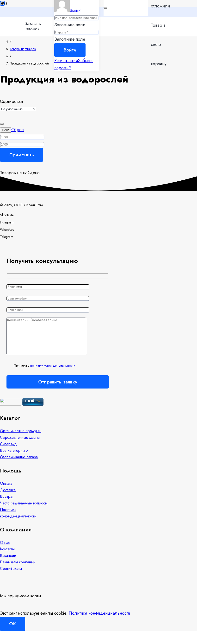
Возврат (6, 496)
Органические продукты (20, 430)
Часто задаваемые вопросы (24, 503)
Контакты (7, 549)
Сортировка (11, 101)
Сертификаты (11, 568)
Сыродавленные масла (20, 437)
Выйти (75, 10)
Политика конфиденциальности (99, 613)
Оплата (6, 483)
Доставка (8, 490)
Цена (5, 130)
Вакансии (8, 555)
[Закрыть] (105, 8)
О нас (5, 542)
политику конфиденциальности (52, 365)
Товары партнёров (23, 48)
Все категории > (14, 450)
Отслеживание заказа (19, 457)
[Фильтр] (0, 166)
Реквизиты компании (17, 562)
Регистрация (66, 60)
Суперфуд (8, 444)
